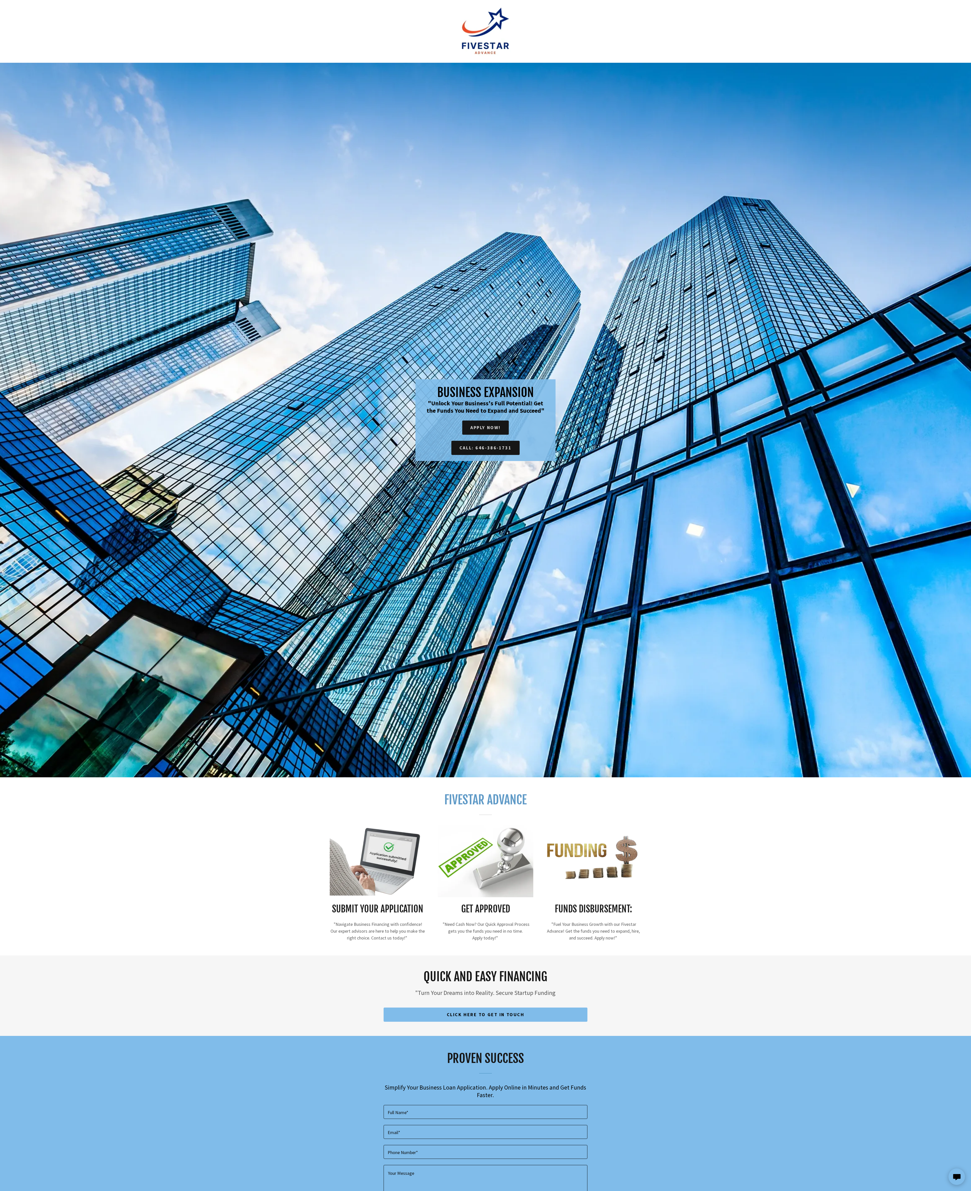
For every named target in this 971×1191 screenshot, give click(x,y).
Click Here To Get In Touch (485, 1014)
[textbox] (485, 1112)
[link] (485, 31)
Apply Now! (485, 427)
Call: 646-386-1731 (485, 448)
